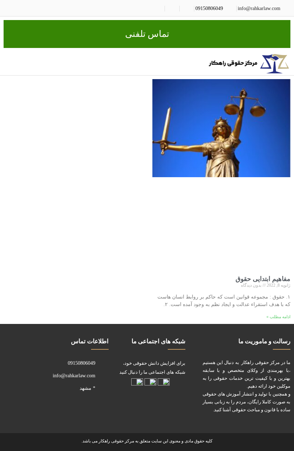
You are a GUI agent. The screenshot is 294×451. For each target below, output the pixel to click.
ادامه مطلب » (278, 316)
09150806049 (209, 8)
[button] (197, 62)
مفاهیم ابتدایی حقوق (263, 278)
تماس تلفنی (147, 34)
